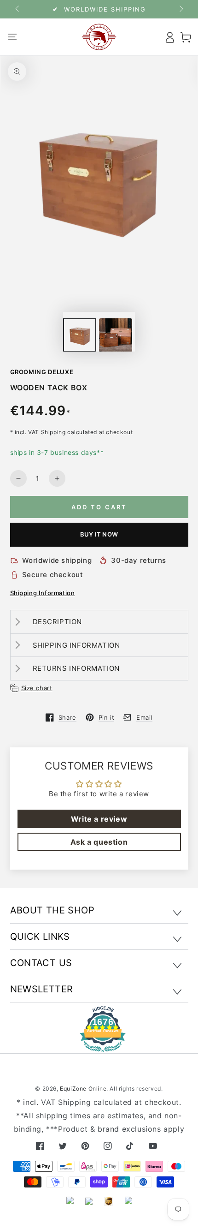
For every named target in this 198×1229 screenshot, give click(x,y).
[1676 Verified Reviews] (99, 1045)
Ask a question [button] (99, 842)
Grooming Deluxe (42, 372)
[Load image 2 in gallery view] (115, 335)
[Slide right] (180, 9)
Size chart (36, 688)
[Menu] (13, 37)
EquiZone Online (83, 1088)
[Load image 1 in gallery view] (79, 335)
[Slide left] (18, 9)
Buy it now (99, 534)
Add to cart (99, 507)
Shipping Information (42, 593)
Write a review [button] (99, 818)
